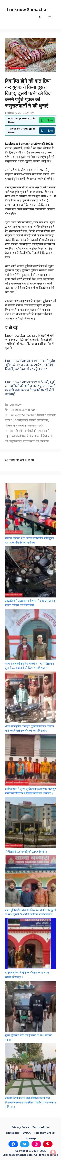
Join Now (47, 120)
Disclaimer (12, 1132)
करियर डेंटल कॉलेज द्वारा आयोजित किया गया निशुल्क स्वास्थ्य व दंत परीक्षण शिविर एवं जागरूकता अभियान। (30, 1102)
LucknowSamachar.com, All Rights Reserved (30, 1154)
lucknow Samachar (22, 410)
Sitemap (30, 1138)
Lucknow (16, 404)
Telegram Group (44, 1132)
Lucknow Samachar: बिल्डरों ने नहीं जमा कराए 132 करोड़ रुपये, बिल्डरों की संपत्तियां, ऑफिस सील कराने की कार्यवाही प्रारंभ (30, 420)
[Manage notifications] (53, 1152)
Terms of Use (40, 1127)
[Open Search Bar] (40, 17)
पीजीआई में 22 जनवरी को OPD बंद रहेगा (26, 852)
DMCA (26, 1132)
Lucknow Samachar (27, 9)
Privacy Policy (20, 1127)
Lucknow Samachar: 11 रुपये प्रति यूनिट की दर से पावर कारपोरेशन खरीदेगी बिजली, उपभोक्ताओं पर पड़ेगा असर (30, 364)
